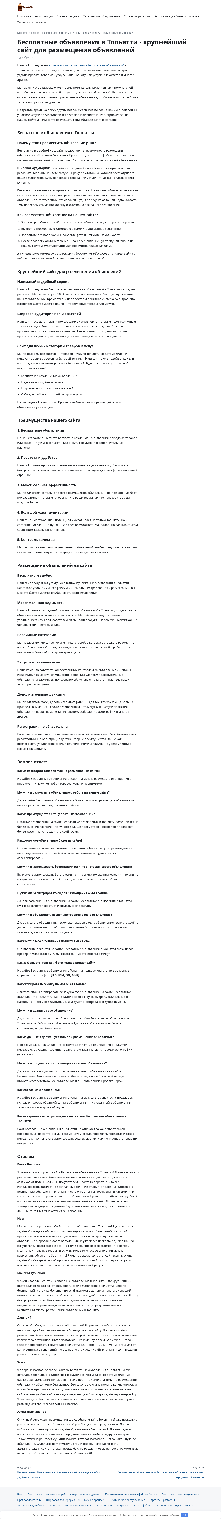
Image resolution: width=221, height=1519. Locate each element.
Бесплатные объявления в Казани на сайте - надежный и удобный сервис (58, 1472)
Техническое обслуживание (101, 16)
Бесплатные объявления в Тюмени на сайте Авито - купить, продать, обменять (160, 1472)
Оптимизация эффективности (174, 1505)
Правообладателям (29, 1500)
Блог (20, 1494)
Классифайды (142, 1505)
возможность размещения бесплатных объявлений (86, 65)
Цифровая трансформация (35, 16)
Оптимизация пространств (112, 1505)
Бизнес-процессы (68, 16)
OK (184, 1515)
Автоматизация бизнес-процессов (176, 16)
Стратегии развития (137, 16)
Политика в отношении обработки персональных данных (64, 1494)
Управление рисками (31, 22)
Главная (22, 32)
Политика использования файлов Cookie (131, 1494)
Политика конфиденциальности (181, 1494)
